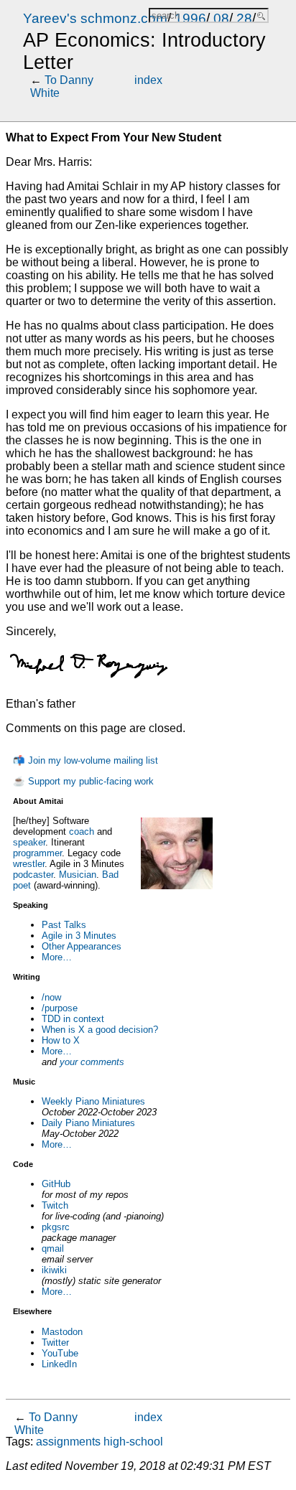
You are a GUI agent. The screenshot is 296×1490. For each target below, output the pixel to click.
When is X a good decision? (100, 1029)
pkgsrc (56, 1227)
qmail (53, 1248)
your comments (92, 1061)
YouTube (60, 1353)
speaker (29, 842)
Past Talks (64, 924)
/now (51, 997)
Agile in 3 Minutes (79, 935)
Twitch (55, 1205)
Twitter (55, 1342)
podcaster (33, 874)
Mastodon (62, 1331)
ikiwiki (54, 1270)
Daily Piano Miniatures (88, 1123)
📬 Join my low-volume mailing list (85, 760)
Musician (77, 874)
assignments (68, 1441)
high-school (133, 1441)
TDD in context (73, 1018)
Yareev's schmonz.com (95, 18)
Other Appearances (81, 946)
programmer (37, 853)
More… (57, 957)
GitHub (56, 1184)
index (148, 80)
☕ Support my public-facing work (83, 781)
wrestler (29, 863)
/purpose (60, 1008)
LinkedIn (59, 1364)
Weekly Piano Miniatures (93, 1101)
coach (81, 831)
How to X (61, 1040)
